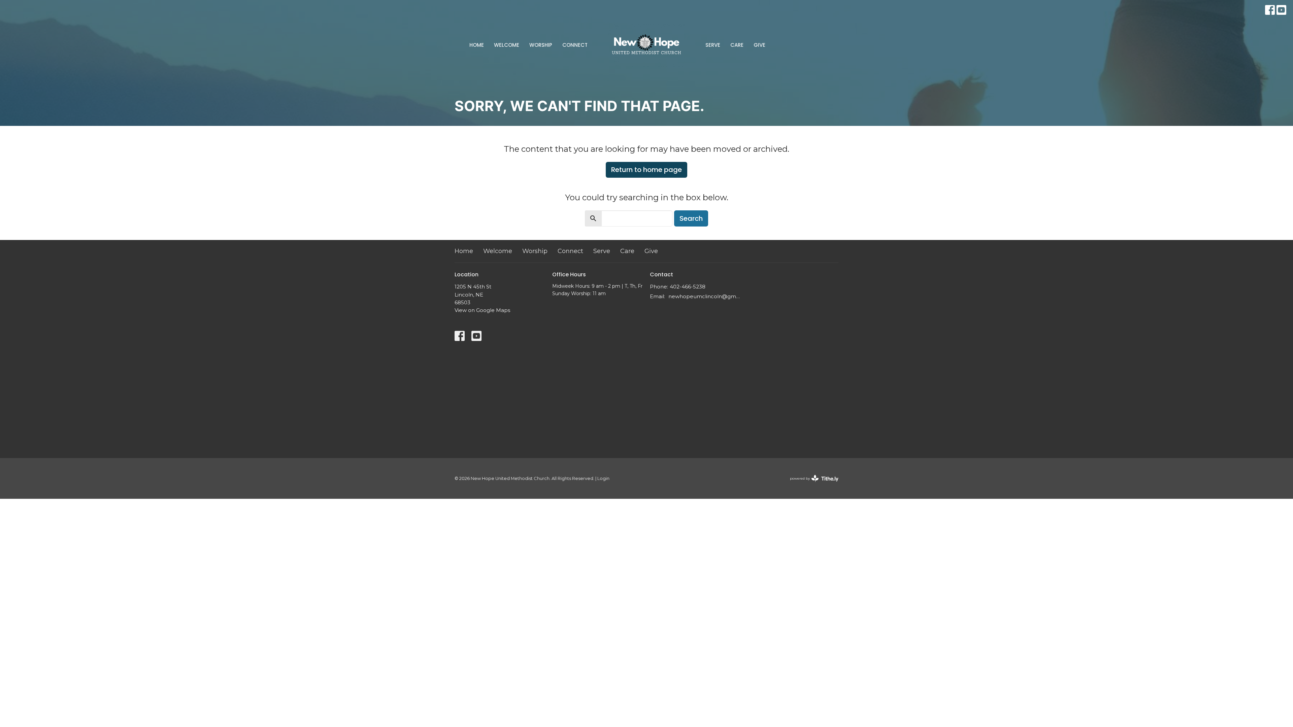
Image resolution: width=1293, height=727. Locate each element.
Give (759, 44)
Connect (575, 44)
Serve (712, 44)
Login (603, 478)
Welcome (506, 44)
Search (691, 218)
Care (736, 44)
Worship (540, 44)
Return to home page (646, 169)
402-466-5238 (687, 286)
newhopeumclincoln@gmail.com (704, 296)
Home (476, 44)
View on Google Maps (482, 310)
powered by (811, 484)
